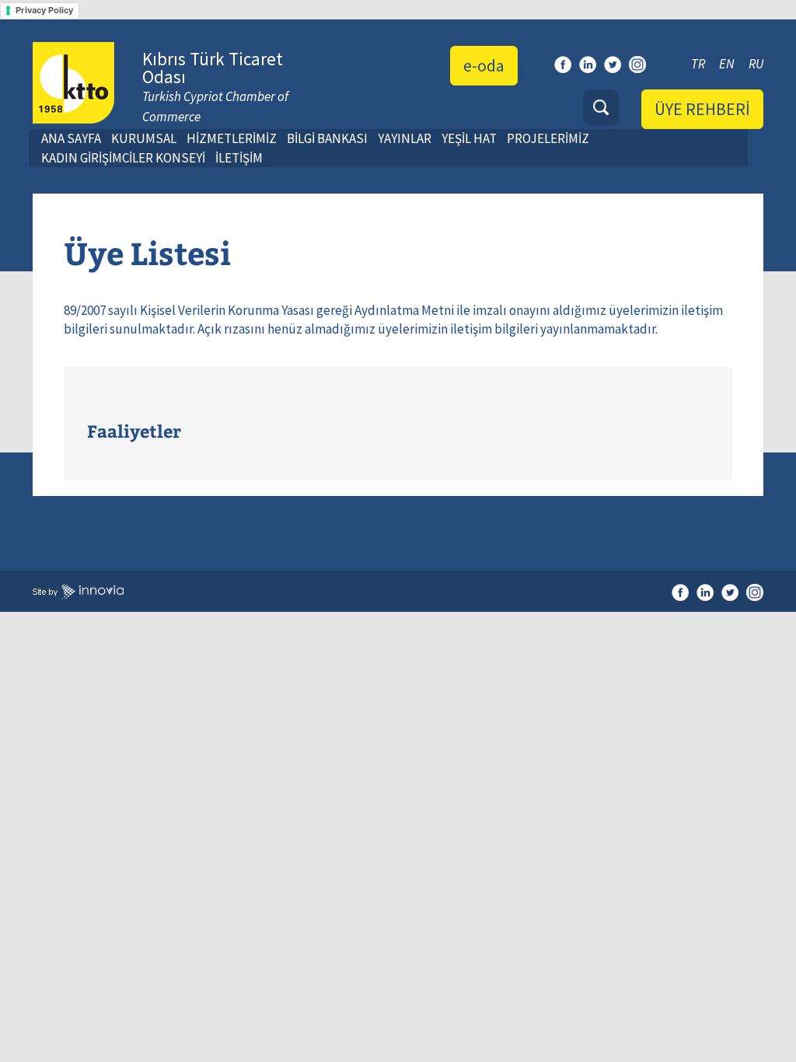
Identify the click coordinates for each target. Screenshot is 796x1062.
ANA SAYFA (71, 138)
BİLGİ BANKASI (327, 138)
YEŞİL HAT (469, 138)
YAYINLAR (404, 138)
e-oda (483, 65)
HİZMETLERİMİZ (232, 138)
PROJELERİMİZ (548, 138)
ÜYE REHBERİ (702, 109)
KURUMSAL (143, 138)
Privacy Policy (44, 10)
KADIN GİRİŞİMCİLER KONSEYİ (123, 157)
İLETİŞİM (239, 157)
